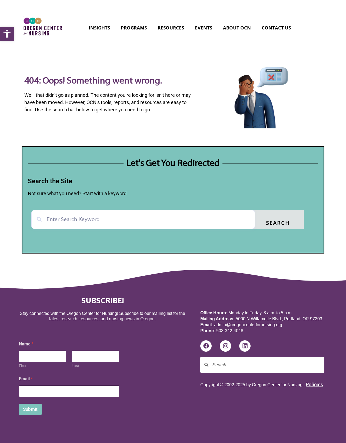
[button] (7, 34)
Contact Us (276, 28)
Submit (30, 409)
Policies (314, 384)
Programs (134, 28)
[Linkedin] (245, 346)
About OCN (237, 28)
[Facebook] (206, 346)
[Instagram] (225, 346)
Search (278, 223)
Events (203, 28)
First (22, 366)
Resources (171, 28)
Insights (99, 28)
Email (26, 378)
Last (75, 366)
